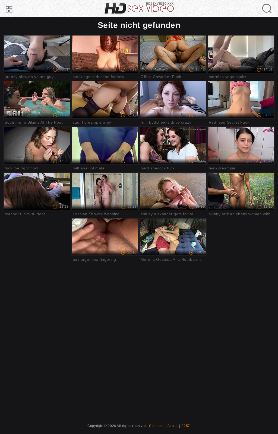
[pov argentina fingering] (105, 237)
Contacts (156, 426)
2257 (186, 426)
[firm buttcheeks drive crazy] (173, 99)
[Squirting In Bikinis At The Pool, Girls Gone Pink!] (37, 99)
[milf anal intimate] (105, 145)
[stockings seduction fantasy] (105, 54)
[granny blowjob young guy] (37, 54)
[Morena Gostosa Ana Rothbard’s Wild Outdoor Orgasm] (173, 237)
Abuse (173, 426)
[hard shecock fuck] (173, 145)
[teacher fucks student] (37, 191)
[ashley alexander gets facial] (173, 191)
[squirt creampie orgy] (105, 99)
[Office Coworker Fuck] (173, 54)
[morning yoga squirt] (241, 54)
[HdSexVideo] (139, 8)
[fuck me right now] (37, 145)
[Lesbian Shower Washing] (105, 191)
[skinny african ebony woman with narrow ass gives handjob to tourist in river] (241, 191)
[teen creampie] (241, 145)
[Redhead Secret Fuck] (241, 99)
